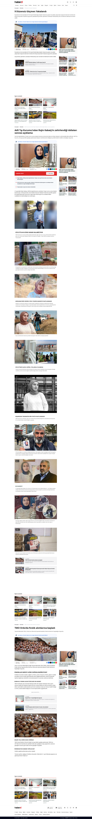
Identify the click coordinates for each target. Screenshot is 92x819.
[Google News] (47, 49)
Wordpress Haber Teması (72, 817)
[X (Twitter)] (70, 2)
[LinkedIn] (76, 2)
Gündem (21, 8)
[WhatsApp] (54, 49)
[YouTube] (56, 49)
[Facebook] (67, 2)
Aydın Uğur (18, 169)
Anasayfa (17, 8)
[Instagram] (73, 2)
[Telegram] (73, 808)
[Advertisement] (36, 86)
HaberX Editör (18, 49)
